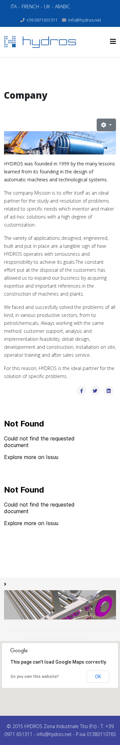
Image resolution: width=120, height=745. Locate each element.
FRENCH (31, 6)
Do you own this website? (35, 676)
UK (47, 6)
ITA (14, 6)
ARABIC (62, 6)
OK (98, 676)
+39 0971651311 (42, 20)
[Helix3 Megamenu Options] (113, 41)
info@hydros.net (84, 20)
